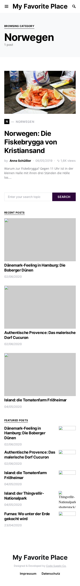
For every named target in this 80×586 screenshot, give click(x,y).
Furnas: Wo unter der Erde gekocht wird (27, 516)
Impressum (28, 573)
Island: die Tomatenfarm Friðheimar (35, 400)
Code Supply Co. (56, 565)
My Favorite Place (40, 6)
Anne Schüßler (20, 160)
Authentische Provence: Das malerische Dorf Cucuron (29, 454)
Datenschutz (51, 573)
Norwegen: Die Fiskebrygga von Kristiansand (30, 142)
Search (64, 197)
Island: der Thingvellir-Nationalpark (24, 495)
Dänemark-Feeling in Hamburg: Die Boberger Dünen (24, 433)
